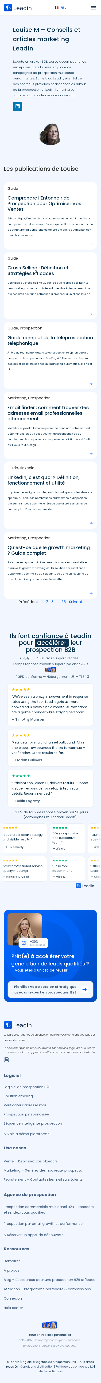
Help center (13, 1307)
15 (64, 601)
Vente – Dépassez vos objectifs (31, 1161)
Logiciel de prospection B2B (27, 1087)
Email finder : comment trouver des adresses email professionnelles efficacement (48, 413)
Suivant (75, 601)
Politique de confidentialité (74, 1367)
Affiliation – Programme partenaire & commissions (47, 1289)
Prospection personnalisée (26, 1114)
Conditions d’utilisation (37, 1367)
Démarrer (12, 1261)
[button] (93, 8)
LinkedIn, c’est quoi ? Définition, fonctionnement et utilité (44, 480)
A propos (11, 1270)
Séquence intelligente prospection (33, 1123)
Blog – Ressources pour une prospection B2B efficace (49, 1279)
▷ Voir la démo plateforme (27, 1134)
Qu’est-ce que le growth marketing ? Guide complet (49, 550)
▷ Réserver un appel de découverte (34, 1235)
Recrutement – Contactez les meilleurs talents (43, 1179)
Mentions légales (51, 1371)
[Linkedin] (17, 106)
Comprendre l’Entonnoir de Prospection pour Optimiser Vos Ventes (44, 203)
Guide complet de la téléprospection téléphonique (50, 340)
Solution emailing (18, 1096)
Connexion (13, 1298)
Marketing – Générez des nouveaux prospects (43, 1170)
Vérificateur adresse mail (25, 1105)
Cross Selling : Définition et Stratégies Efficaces (38, 270)
